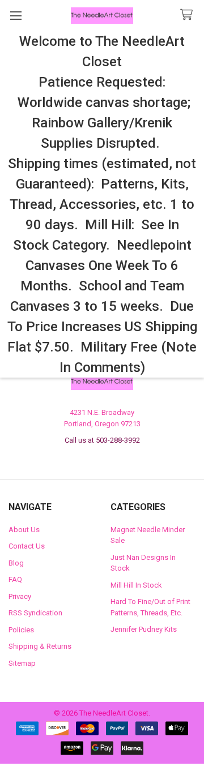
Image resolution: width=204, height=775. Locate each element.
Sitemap (22, 663)
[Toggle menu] (15, 15)
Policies (21, 630)
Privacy (19, 596)
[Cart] (188, 15)
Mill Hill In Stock (136, 585)
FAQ (15, 579)
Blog (16, 563)
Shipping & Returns (39, 646)
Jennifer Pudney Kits (143, 629)
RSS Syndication (35, 613)
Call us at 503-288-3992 (102, 440)
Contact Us (26, 546)
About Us (24, 529)
